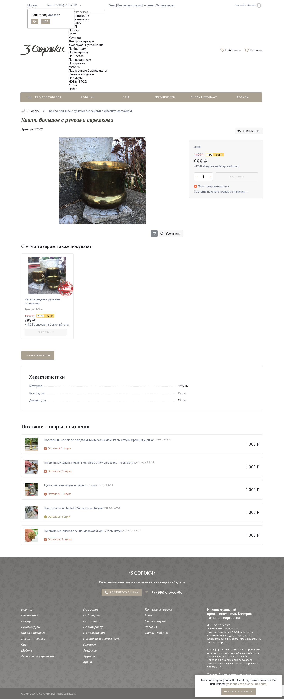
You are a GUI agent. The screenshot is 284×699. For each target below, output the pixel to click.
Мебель (26, 650)
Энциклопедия (165, 5)
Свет (24, 644)
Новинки (87, 97)
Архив (87, 662)
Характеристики (38, 355)
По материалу (93, 627)
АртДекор (90, 650)
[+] (210, 177)
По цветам (90, 609)
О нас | (113, 5)
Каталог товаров (48, 97)
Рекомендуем (165, 97)
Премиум (89, 644)
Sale (126, 97)
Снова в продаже (204, 97)
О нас (149, 615)
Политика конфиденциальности (237, 674)
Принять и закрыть (238, 691)
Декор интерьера (33, 639)
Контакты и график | (130, 5)
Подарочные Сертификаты (101, 639)
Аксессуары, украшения (38, 656)
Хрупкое (89, 656)
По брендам (91, 615)
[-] (196, 177)
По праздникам (94, 633)
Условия (151, 627)
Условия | (150, 5)
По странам (91, 621)
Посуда (242, 97)
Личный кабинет (156, 633)
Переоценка (29, 615)
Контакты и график (158, 609)
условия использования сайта (246, 684)
